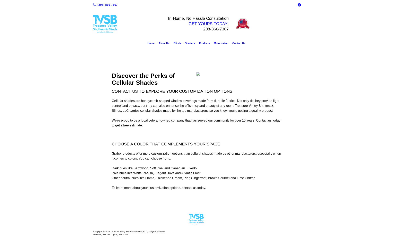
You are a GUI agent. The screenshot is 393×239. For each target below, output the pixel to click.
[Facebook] (299, 4)
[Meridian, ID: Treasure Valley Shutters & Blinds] (196, 219)
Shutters (190, 43)
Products (204, 43)
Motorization (221, 43)
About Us (164, 43)
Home (151, 43)
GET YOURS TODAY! (209, 23)
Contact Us (238, 43)
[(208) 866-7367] (104, 4)
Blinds (177, 43)
